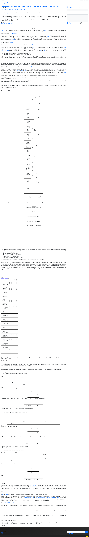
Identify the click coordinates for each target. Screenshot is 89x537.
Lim (20, 77)
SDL (12, 23)
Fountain (43, 497)
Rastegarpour (14, 502)
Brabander (41, 50)
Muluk (9, 499)
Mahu (32, 31)
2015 (15, 46)
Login (81, 0)
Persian (3, 0)
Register (86, 0)
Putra (56, 484)
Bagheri (4, 50)
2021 (22, 77)
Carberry (54, 497)
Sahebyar (4, 502)
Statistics (69, 20)
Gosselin (48, 497)
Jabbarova (45, 30)
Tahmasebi (6, 73)
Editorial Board (2, 530)
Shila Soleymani (3, 9)
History (69, 15)
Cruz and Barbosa (32, 497)
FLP (6, 23)
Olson (36, 497)
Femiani (57, 497)
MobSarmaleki (10, 502)
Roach (49, 46)
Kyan (16, 502)
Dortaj (43, 35)
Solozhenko (3, 48)
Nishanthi (3, 30)
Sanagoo (7, 46)
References (3, 525)
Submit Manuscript (76, 3)
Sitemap (2, 533)
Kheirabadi (10, 42)
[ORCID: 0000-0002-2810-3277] (12, 9)
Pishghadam (28, 35)
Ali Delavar (22, 9)
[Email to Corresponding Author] (5, 9)
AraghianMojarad (10, 46)
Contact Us (84, 3)
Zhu (24, 70)
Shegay (33, 485)
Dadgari (2, 50)
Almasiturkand (12, 41)
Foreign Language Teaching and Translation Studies (5, 3)
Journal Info (64, 3)
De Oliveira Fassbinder (25, 497)
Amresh (52, 497)
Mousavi (65, 72)
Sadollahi (6, 502)
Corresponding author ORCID (26, 530)
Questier (22, 70)
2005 (48, 36)
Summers (45, 497)
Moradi (32, 68)
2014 (32, 44)
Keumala (13, 499)
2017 (50, 35)
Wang (32, 66)
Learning (8, 23)
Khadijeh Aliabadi (9, 9)
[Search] (87, 3)
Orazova (35, 485)
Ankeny (3, 494)
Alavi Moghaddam (58, 37)
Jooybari (14, 46)
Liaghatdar (31, 48)
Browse (61, 3)
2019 (25, 70)
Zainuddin (4, 499)
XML (69, 11)
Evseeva (65, 47)
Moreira (29, 497)
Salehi (55, 37)
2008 (30, 35)
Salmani (7, 50)
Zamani (33, 48)
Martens (44, 50)
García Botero (18, 70)
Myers (47, 36)
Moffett (33, 47)
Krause (6, 494)
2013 (50, 497)
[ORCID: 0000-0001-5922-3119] (24, 9)
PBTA (11, 23)
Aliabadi (49, 35)
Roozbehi (16, 41)
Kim (18, 77)
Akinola (30, 29)
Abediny (36, 48)
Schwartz (30, 44)
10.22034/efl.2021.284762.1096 (6, 13)
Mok (63, 493)
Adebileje (27, 29)
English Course (3, 23)
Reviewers (81, 3)
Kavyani (29, 48)
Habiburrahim (7, 499)
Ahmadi (12, 73)
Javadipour (50, 37)
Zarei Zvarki (46, 35)
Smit (38, 50)
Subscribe (86, 531)
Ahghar (9, 73)
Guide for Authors (70, 3)
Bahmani (48, 37)
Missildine (40, 497)
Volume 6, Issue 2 (80, 6)
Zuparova (31, 485)
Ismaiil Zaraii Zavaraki (16, 9)
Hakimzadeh (52, 37)
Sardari (2, 73)
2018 (4, 30)
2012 (33, 31)
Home (58, 3)
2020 (31, 29)
